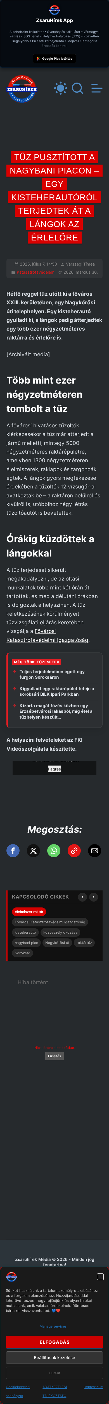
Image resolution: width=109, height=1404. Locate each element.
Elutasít (54, 1373)
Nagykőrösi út (57, 943)
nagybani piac (26, 943)
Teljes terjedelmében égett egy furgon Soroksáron (52, 674)
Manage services (53, 1326)
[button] (100, 1277)
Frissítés (54, 1056)
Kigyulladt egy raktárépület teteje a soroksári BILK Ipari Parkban (57, 691)
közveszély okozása (60, 932)
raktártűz (84, 943)
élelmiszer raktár (29, 912)
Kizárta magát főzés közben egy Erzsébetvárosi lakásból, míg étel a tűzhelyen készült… (56, 711)
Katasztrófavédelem (35, 272)
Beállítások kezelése (54, 1357)
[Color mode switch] (61, 88)
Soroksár (22, 953)
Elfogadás (55, 1342)
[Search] (77, 88)
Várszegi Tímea (80, 264)
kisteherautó (25, 932)
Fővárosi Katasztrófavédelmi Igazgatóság (50, 922)
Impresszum (93, 1387)
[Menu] (97, 88)
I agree (54, 769)
